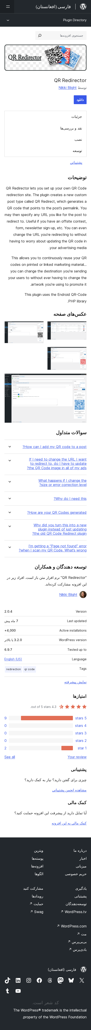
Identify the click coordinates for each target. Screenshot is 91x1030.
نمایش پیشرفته (75, 682)
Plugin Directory (75, 20)
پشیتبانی (80, 896)
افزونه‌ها (37, 866)
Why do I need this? (70, 499)
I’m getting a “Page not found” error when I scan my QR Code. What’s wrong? (53, 548)
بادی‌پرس (77, 949)
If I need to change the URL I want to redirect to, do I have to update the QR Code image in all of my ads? (57, 463)
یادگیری (81, 888)
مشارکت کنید (33, 888)
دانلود (80, 99)
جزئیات (76, 116)
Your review (77, 757)
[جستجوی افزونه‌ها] (39, 35)
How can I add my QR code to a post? (55, 447)
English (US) (13, 659)
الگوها (39, 874)
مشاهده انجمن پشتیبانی (69, 790)
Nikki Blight (68, 87)
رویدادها (37, 896)
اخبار (83, 858)
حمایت (36, 904)
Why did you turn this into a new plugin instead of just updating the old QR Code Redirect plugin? (59, 529)
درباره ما (80, 850)
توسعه (77, 150)
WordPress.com (72, 926)
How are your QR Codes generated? (57, 512)
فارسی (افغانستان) (62, 969)
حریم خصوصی (76, 874)
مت (82, 934)
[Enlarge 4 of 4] (80, 379)
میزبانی (81, 866)
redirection (13, 669)
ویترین (38, 850)
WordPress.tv (73, 912)
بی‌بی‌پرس (77, 942)
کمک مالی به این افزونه (69, 823)
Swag (36, 912)
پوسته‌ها (37, 858)
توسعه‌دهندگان (76, 904)
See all (9, 757)
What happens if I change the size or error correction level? (62, 482)
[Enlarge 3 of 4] (80, 353)
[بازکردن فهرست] (7, 6)
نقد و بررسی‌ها (71, 128)
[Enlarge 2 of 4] (38, 327)
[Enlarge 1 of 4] (80, 327)
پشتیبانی (76, 162)
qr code (29, 669)
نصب (78, 139)
